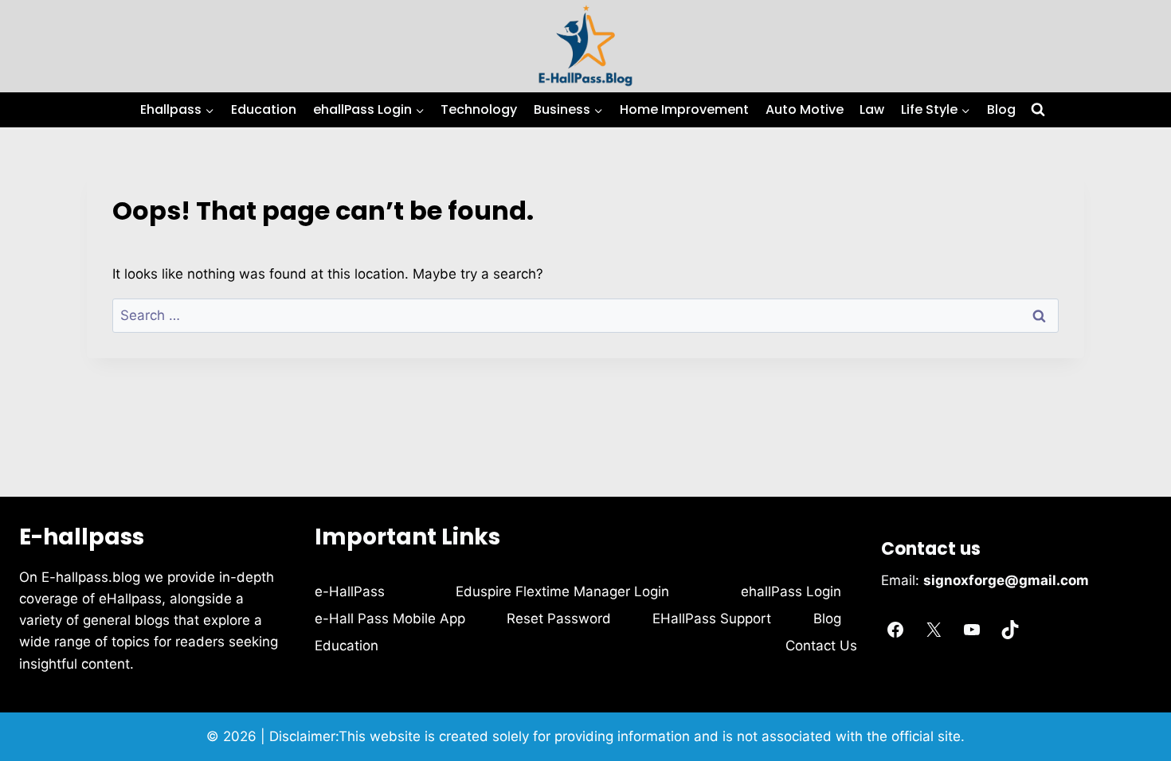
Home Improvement (684, 109)
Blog (1001, 109)
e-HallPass (350, 591)
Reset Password (559, 618)
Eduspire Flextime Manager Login (562, 591)
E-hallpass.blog (92, 577)
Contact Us (821, 646)
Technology (479, 109)
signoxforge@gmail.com (1006, 580)
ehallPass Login (791, 591)
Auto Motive (805, 109)
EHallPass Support (711, 618)
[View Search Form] (1038, 110)
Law (872, 109)
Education (263, 109)
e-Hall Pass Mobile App (390, 618)
